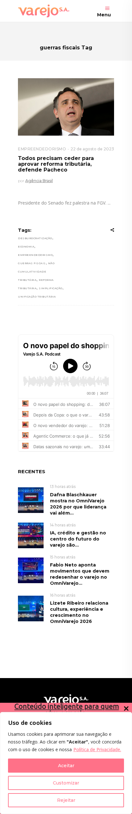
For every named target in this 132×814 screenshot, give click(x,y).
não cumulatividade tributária (36, 271)
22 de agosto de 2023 (92, 149)
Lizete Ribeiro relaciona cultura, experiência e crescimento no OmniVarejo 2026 (79, 612)
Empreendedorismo (35, 254)
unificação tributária (37, 296)
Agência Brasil (39, 180)
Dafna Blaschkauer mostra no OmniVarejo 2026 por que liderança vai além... (78, 504)
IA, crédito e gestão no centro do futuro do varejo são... (78, 539)
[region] (66, 763)
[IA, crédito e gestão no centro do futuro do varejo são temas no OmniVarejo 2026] (31, 535)
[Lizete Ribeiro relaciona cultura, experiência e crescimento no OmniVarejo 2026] (31, 608)
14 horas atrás (63, 525)
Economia (26, 246)
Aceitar (66, 765)
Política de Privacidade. (97, 749)
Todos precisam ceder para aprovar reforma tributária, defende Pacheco (56, 163)
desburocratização (35, 238)
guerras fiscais (32, 263)
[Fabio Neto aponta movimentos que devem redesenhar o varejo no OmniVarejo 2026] (31, 570)
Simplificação (50, 288)
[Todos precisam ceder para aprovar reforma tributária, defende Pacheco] (66, 107)
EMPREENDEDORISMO (42, 149)
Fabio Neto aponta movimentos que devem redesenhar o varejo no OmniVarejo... (79, 574)
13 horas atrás (63, 486)
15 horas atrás (62, 557)
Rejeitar (66, 800)
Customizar (66, 783)
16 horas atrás (62, 595)
